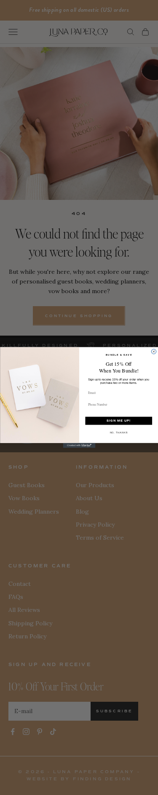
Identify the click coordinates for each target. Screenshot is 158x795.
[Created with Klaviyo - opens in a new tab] (79, 445)
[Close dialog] (153, 351)
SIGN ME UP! (119, 420)
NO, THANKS (118, 432)
